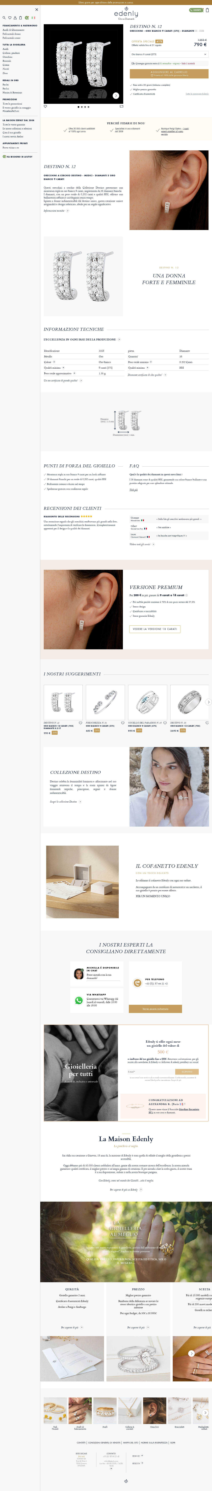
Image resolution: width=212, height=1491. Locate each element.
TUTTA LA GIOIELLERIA (14, 45)
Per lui (6, 88)
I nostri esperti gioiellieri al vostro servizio (175, 131)
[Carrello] (22, 17)
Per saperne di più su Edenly (123, 1190)
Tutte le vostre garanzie (14, 124)
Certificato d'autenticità (144, 94)
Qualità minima (52, 367)
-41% (159, 41)
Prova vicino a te (11, 147)
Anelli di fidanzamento (13, 30)
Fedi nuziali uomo (11, 37)
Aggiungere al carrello (169, 73)
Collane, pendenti (11, 53)
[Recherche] (5, 17)
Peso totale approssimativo (58, 373)
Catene (6, 64)
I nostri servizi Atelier (13, 136)
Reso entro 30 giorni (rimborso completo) (151, 85)
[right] (116, 95)
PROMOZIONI (10, 99)
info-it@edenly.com (111, 1461)
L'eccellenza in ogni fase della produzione (80, 339)
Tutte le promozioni (12, 103)
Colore (48, 362)
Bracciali (7, 61)
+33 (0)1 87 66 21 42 (156, 983)
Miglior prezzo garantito (144, 89)
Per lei (6, 84)
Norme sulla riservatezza (154, 1442)
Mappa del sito (130, 1442)
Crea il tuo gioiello (12, 132)
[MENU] (36, 10)
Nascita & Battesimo (12, 92)
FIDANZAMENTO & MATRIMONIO (20, 26)
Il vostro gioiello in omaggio (17, 109)
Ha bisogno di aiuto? (19, 157)
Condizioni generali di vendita (104, 1442)
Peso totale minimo (140, 362)
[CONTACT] (111, 1468)
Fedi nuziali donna (11, 33)
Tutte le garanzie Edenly (197, 93)
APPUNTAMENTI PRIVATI (15, 143)
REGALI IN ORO (11, 80)
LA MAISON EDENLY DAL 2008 (18, 120)
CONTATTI (81, 1442)
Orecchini (7, 57)
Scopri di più (176, 1080)
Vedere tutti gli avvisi (140, 545)
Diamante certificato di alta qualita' (145, 375)
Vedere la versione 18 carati (155, 629)
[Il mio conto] (16, 17)
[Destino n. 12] (83, 64)
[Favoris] (11, 17)
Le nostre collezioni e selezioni (17, 128)
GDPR (172, 1442)
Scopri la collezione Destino (63, 802)
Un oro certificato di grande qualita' (61, 381)
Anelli (5, 49)
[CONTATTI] (27, 18)
